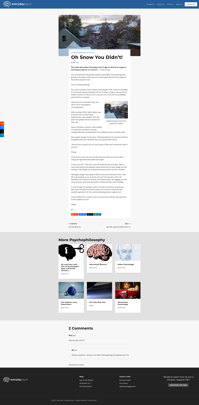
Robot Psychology (126, 264)
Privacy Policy (92, 400)
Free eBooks (123, 383)
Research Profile (125, 380)
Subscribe (191, 4)
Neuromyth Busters (98, 264)
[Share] (2, 123)
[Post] (2, 131)
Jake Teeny (76, 62)
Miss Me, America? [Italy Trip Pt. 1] (118, 225)
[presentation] (71, 252)
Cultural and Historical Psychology (82, 52)
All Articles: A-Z (85, 383)
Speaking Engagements (127, 386)
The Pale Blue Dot (75, 225)
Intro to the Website (86, 380)
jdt (73, 350)
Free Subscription (86, 386)
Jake (92, 305)
